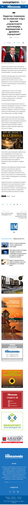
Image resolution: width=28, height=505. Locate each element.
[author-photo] (14, 230)
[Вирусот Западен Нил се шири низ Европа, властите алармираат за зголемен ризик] (5, 262)
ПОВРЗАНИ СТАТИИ (6, 238)
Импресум (7, 497)
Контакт (19, 498)
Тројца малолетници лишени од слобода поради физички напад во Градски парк (21, 215)
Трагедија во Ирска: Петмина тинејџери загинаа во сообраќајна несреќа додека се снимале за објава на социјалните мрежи (17, 253)
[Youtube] (17, 491)
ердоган (13, 196)
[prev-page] (2, 269)
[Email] (14, 204)
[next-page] (5, 269)
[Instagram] (14, 491)
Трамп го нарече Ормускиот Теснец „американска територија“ (17, 245)
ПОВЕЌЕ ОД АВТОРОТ (18, 238)
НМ (11, 37)
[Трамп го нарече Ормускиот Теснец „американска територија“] (5, 244)
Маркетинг (13, 497)
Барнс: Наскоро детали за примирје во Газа (7, 214)
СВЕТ (14, 12)
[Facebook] (7, 204)
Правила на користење (12, 498)
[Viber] (20, 204)
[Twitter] (10, 204)
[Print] (17, 204)
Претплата (19, 497)
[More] (23, 42)
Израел (8, 196)
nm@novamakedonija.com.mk (16, 482)
